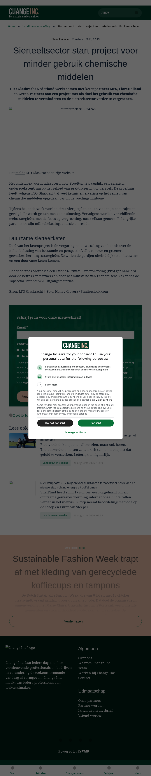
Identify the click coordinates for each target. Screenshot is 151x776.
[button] (75, 384)
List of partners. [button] (104, 399)
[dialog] (75, 388)
